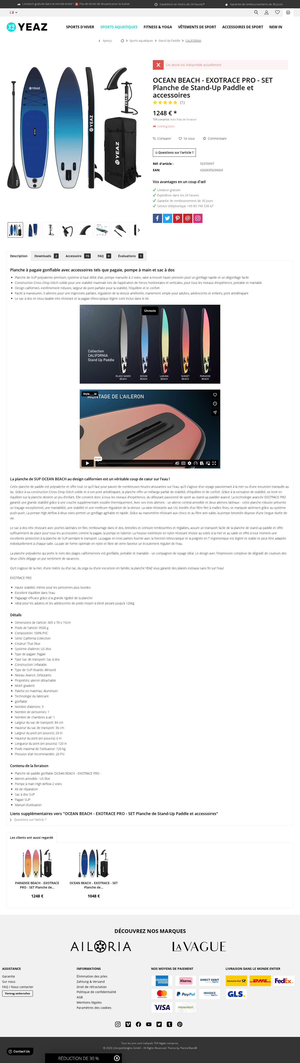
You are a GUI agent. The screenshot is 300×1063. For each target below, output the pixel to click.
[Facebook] (157, 218)
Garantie (8, 976)
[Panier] (288, 12)
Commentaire (217, 138)
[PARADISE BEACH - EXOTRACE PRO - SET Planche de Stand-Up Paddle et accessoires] (37, 863)
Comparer (164, 138)
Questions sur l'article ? (175, 152)
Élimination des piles (92, 976)
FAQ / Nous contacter (17, 987)
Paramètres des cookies (94, 1008)
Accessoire (77, 256)
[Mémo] (277, 12)
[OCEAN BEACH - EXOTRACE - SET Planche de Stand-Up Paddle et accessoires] (94, 863)
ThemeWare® (188, 1048)
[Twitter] (167, 218)
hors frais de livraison (184, 119)
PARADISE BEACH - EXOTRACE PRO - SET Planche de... (37, 885)
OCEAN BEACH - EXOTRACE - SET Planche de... (94, 885)
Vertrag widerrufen (17, 993)
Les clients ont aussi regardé (31, 837)
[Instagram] (197, 218)
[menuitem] (288, 12)
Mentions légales (89, 1002)
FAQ (104, 256)
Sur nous (8, 981)
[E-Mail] (187, 218)
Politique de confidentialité (96, 992)
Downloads (45, 256)
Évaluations (130, 256)
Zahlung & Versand (91, 981)
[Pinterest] (177, 218)
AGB (80, 997)
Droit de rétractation (92, 987)
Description (18, 256)
